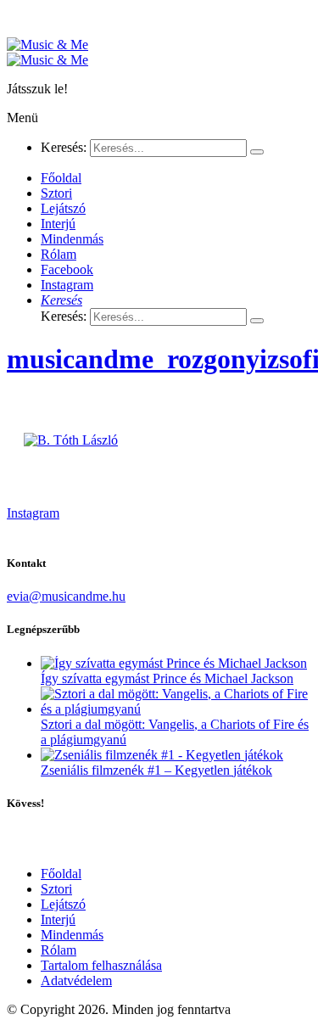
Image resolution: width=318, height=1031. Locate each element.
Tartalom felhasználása (101, 965)
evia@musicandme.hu (66, 596)
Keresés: (63, 147)
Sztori (56, 889)
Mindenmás (72, 934)
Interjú (58, 919)
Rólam (58, 950)
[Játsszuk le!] (47, 44)
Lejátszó (63, 904)
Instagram (33, 513)
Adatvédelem (76, 980)
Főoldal (61, 873)
